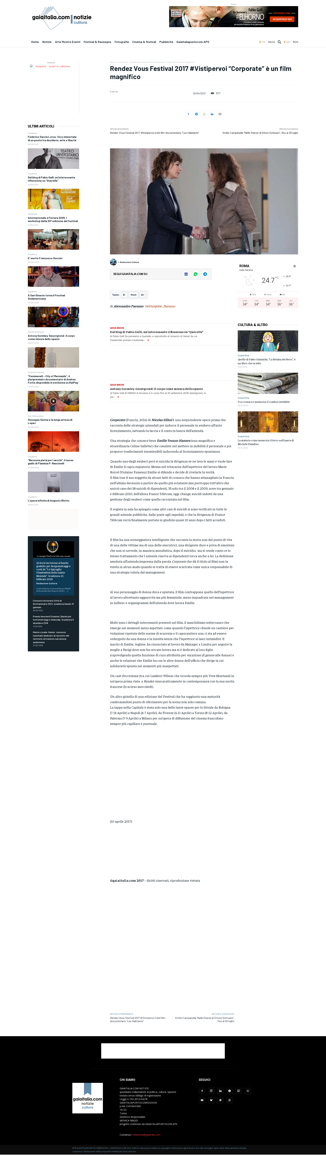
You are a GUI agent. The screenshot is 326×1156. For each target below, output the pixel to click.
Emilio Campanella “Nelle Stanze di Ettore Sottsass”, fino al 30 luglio (260, 132)
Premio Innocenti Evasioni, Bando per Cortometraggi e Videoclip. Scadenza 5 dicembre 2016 (53, 619)
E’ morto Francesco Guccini (45, 258)
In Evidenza (123, 62)
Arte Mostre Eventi (36, 332)
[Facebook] (188, 114)
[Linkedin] (212, 114)
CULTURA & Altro (35, 416)
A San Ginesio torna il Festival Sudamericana (46, 297)
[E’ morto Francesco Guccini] (53, 276)
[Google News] (186, 274)
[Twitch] (238, 1091)
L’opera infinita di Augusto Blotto (48, 500)
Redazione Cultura (46, 583)
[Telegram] (196, 114)
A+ (142, 294)
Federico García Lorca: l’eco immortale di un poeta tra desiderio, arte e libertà (52, 138)
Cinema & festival (36, 372)
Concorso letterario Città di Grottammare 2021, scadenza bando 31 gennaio (53, 604)
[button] (279, 42)
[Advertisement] (172, 775)
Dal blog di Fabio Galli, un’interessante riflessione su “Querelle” (51, 179)
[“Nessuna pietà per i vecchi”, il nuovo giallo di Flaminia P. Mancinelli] (53, 482)
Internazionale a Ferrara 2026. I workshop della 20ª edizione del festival (53, 219)
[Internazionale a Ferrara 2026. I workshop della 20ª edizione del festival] (53, 239)
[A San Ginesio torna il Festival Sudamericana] (53, 317)
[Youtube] (202, 1100)
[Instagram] (211, 1090)
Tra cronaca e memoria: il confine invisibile (264, 401)
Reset (134, 294)
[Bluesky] (211, 1100)
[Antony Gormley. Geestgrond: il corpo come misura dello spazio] (53, 357)
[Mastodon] (220, 1100)
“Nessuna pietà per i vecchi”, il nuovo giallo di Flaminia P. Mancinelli (51, 461)
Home (112, 62)
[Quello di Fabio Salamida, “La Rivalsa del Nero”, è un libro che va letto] (268, 341)
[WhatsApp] (204, 114)
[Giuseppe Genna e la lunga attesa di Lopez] (53, 441)
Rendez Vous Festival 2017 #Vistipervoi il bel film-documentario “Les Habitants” (154, 132)
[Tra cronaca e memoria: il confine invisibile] (268, 383)
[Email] (219, 114)
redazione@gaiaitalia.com (146, 1134)
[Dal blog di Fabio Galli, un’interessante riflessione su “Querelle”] (53, 199)
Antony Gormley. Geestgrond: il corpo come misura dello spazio (51, 337)
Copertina (32, 133)
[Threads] (229, 1100)
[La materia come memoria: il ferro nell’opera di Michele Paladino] (268, 422)
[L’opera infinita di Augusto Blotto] (53, 519)
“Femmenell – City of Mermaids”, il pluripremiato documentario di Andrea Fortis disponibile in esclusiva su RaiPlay (53, 379)
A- (124, 294)
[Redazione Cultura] (114, 262)
